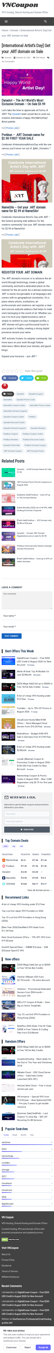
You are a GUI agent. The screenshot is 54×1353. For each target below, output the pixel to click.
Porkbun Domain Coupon (35, 445)
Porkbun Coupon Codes (33, 434)
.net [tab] (21, 846)
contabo (6, 1162)
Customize (11, 1347)
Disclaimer (7, 1265)
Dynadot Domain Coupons (15, 428)
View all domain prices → (39, 890)
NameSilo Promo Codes (40, 405)
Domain (14, 30)
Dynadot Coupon (36, 394)
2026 (4, 1197)
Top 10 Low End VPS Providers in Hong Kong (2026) (24, 919)
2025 (4, 1149)
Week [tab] (14, 1135)
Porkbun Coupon (11, 434)
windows (6, 1142)
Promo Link (12, 128)
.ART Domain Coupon (13, 451)
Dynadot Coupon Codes (14, 417)
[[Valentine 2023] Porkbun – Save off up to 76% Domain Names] (8, 498)
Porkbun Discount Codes (33, 439)
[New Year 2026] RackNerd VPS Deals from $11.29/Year (23, 929)
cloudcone (7, 1190)
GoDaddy (10, 883)
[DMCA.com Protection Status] (11, 1240)
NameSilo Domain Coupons (15, 411)
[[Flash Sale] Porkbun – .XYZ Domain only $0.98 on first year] (8, 523)
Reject (28, 1347)
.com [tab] (5, 846)
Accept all (43, 1347)
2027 (4, 1176)
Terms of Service (10, 1271)
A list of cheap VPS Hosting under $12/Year (23, 904)
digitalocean (8, 1203)
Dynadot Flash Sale (12, 445)
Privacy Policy (8, 1260)
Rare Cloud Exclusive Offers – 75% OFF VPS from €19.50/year (26, 939)
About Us (6, 1254)
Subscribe (26, 829)
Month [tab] (23, 1135)
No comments (8, 61)
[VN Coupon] (20, 4)
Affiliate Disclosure (10, 1277)
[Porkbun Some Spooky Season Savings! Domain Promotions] (8, 549)
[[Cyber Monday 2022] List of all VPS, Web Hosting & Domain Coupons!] (8, 510)
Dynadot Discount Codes (14, 422)
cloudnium (7, 1183)
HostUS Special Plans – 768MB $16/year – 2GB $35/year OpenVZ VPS (25, 949)
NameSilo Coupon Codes (14, 405)
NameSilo (8, 399)
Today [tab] (6, 1135)
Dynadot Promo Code (26, 399)
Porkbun (32, 417)
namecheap (7, 1156)
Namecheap (12, 860)
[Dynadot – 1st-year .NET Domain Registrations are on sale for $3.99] (8, 536)
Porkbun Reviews (11, 439)
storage (5, 1169)
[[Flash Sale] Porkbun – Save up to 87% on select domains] (8, 561)
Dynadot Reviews (38, 428)
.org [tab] (13, 846)
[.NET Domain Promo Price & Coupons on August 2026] (8, 485)
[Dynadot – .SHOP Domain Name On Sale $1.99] (8, 472)
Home (5, 30)
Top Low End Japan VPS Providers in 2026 (22, 911)
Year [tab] (32, 1135)
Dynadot (16, 114)
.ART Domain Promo (35, 451)
